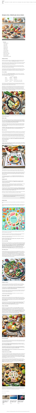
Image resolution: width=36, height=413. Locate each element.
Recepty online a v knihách (6, 53)
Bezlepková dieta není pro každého (7, 56)
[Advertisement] (18, 8)
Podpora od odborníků (6, 54)
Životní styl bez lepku (6, 55)
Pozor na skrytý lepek (6, 50)
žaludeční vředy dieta (19, 353)
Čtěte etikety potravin (6, 51)
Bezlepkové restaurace (6, 52)
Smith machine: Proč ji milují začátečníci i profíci (5, 401)
